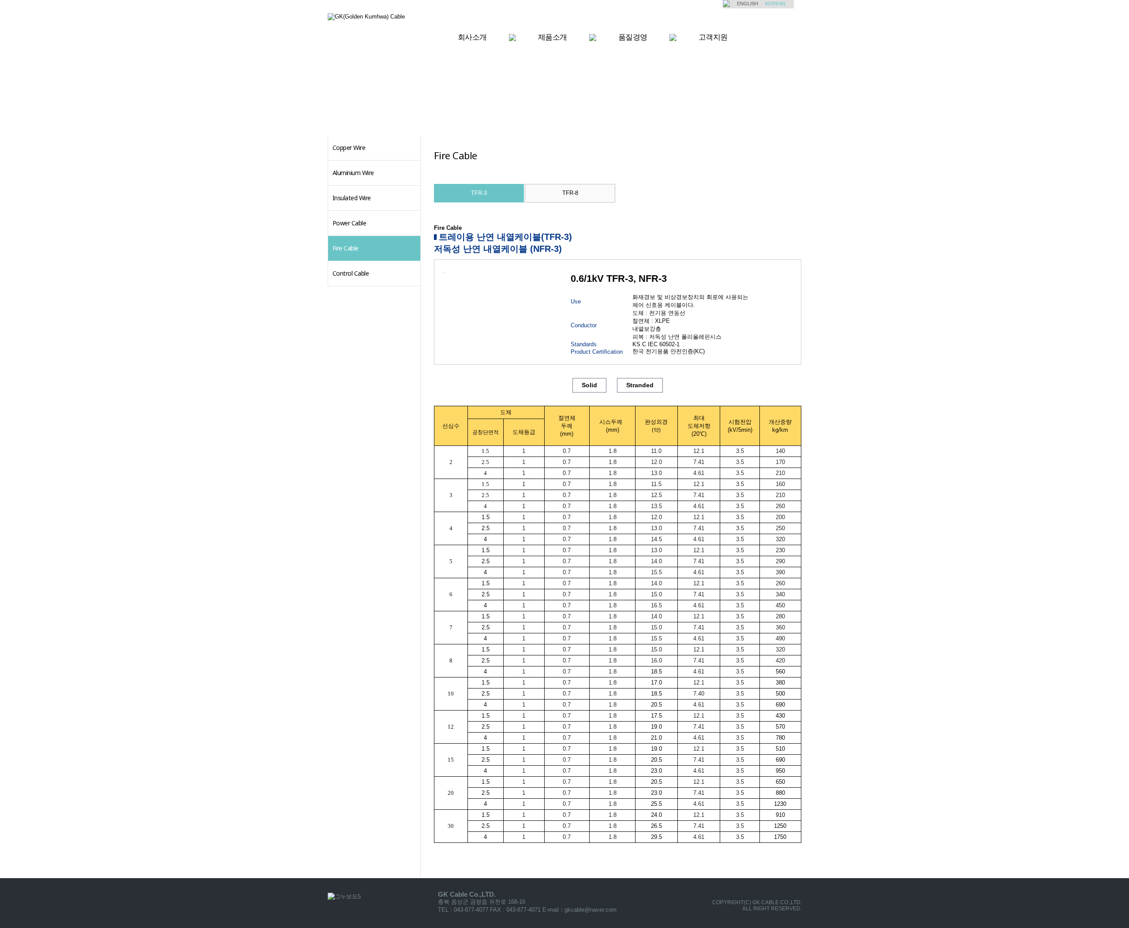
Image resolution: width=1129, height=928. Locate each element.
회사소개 (472, 37)
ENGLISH (747, 3)
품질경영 (632, 37)
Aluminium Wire (353, 172)
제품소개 (552, 37)
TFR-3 (479, 193)
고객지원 (713, 37)
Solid (589, 385)
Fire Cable (346, 248)
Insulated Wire (352, 198)
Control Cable (351, 273)
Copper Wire (349, 147)
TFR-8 (570, 193)
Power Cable (349, 223)
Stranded (640, 385)
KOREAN (775, 3)
